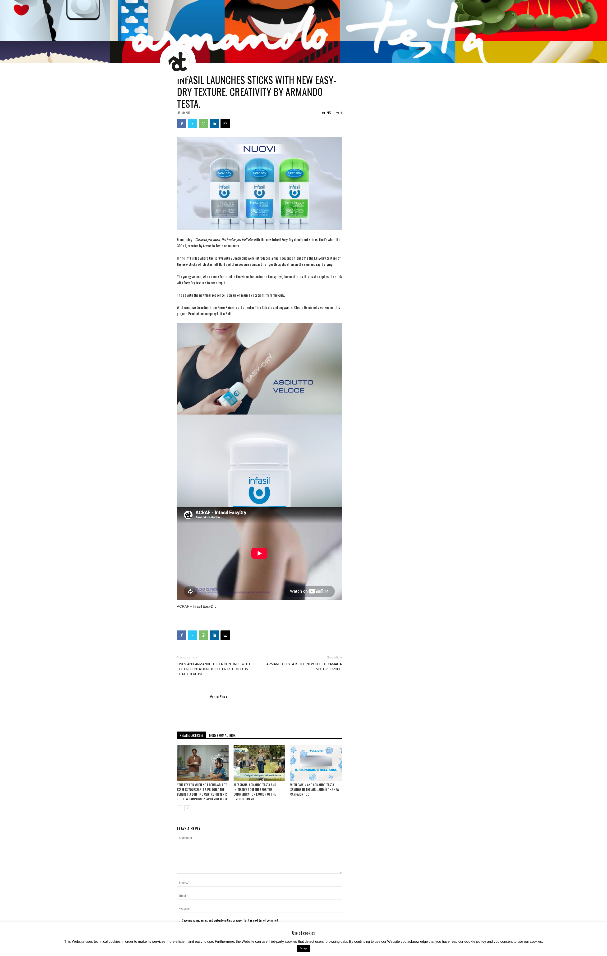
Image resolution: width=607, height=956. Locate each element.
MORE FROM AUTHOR (222, 735)
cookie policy (475, 941)
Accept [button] (303, 948)
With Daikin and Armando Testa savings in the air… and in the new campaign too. (314, 789)
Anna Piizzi (219, 696)
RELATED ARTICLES (191, 735)
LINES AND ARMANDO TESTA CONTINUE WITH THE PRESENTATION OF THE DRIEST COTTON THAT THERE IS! (213, 669)
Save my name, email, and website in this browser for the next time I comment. (230, 920)
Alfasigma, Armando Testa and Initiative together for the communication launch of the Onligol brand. (255, 791)
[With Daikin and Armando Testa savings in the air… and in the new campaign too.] (316, 763)
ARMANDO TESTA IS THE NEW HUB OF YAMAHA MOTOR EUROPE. (304, 666)
